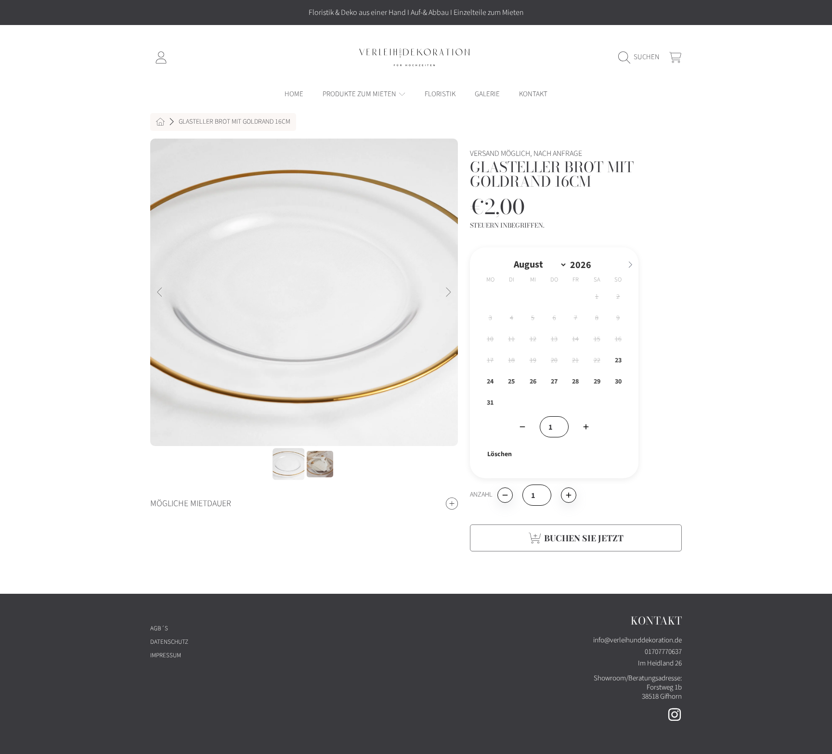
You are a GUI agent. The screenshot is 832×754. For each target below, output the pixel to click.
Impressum (165, 655)
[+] (586, 427)
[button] (641, 57)
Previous (160, 292)
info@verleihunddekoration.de (637, 640)
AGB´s (159, 628)
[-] (522, 427)
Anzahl (481, 495)
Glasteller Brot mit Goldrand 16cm (234, 122)
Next (448, 292)
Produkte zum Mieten (360, 94)
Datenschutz (169, 642)
